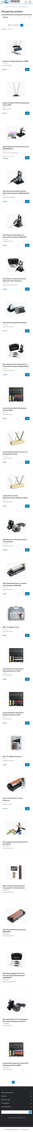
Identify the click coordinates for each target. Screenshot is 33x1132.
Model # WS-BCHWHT (8, 936)
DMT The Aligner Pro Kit (11, 627)
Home (6, 6)
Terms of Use (21, 1117)
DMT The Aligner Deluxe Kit (12, 756)
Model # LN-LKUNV (7, 414)
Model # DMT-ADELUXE (8, 760)
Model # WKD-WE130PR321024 (10, 153)
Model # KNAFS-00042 (8, 892)
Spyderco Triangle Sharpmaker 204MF (15, 61)
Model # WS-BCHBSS (8, 589)
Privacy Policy (11, 1117)
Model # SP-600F (7, 109)
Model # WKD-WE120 (8, 848)
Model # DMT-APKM (8, 631)
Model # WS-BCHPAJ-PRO (9, 197)
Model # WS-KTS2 (7, 1025)
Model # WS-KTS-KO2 (8, 546)
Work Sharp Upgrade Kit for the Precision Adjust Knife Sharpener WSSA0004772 (14, 975)
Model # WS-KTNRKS (8, 326)
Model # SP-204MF (7, 65)
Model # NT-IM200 (7, 804)
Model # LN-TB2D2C (8, 502)
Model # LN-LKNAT (7, 675)
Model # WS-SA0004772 (9, 981)
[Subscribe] (30, 1112)
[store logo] (12, 1)
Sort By (3, 29)
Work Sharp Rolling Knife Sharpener (15, 322)
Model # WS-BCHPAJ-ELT (9, 370)
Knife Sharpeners (13, 6)
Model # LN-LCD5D (7, 458)
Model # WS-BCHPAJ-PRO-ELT (10, 285)
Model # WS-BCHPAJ (8, 241)
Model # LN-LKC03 (7, 719)
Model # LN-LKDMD (7, 1069)
